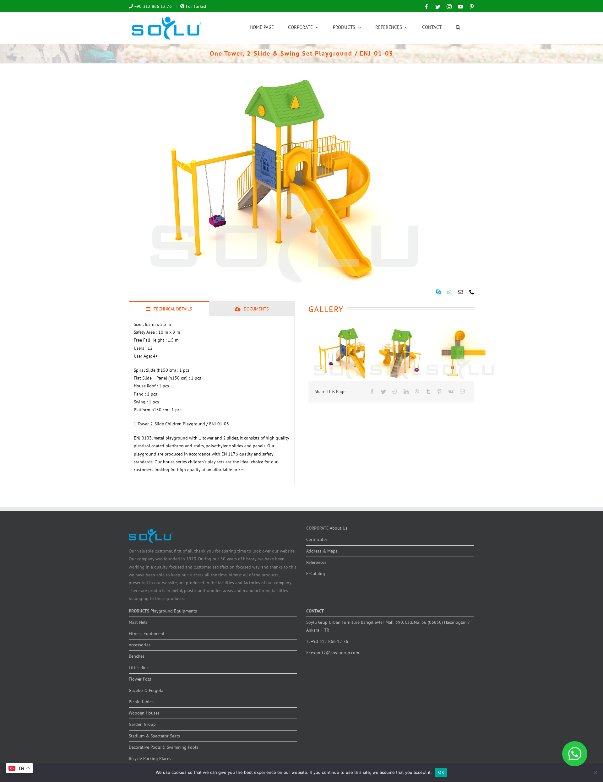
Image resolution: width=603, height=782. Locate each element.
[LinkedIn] (406, 391)
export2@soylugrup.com (335, 652)
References (316, 562)
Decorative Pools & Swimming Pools (163, 747)
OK (441, 772)
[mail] (460, 291)
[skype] (438, 291)
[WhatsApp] (417, 391)
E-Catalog (315, 573)
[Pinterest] (439, 391)
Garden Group (142, 724)
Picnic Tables (141, 701)
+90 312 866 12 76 (152, 6)
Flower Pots (140, 679)
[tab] (169, 308)
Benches (136, 656)
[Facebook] (372, 391)
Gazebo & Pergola (146, 690)
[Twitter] (383, 391)
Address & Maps (321, 551)
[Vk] (451, 391)
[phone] (471, 291)
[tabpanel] (212, 400)
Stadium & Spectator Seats (154, 736)
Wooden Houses (144, 713)
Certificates (317, 539)
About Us (338, 528)
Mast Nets (138, 622)
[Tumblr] (428, 391)
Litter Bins (139, 667)
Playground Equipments (173, 611)
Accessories (139, 645)
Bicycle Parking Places (150, 758)
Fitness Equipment (147, 633)
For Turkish (196, 6)
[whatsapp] (449, 291)
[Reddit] (394, 391)
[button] (458, 27)
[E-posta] (462, 391)
